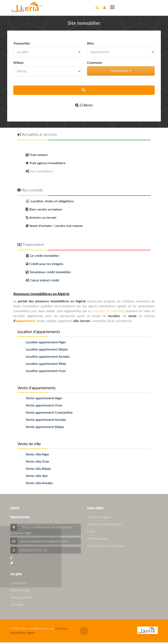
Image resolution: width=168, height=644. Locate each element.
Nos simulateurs (41, 171)
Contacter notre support (104, 524)
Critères (86, 105)
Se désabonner (97, 538)
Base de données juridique (106, 545)
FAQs (91, 531)
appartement (25, 321)
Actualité (16, 604)
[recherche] (97, 7)
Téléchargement (21, 597)
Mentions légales (99, 517)
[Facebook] (11, 558)
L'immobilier (18, 583)
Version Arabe (20, 590)
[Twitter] (11, 563)
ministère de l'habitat (107, 311)
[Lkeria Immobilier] (27, 7)
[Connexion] (104, 7)
